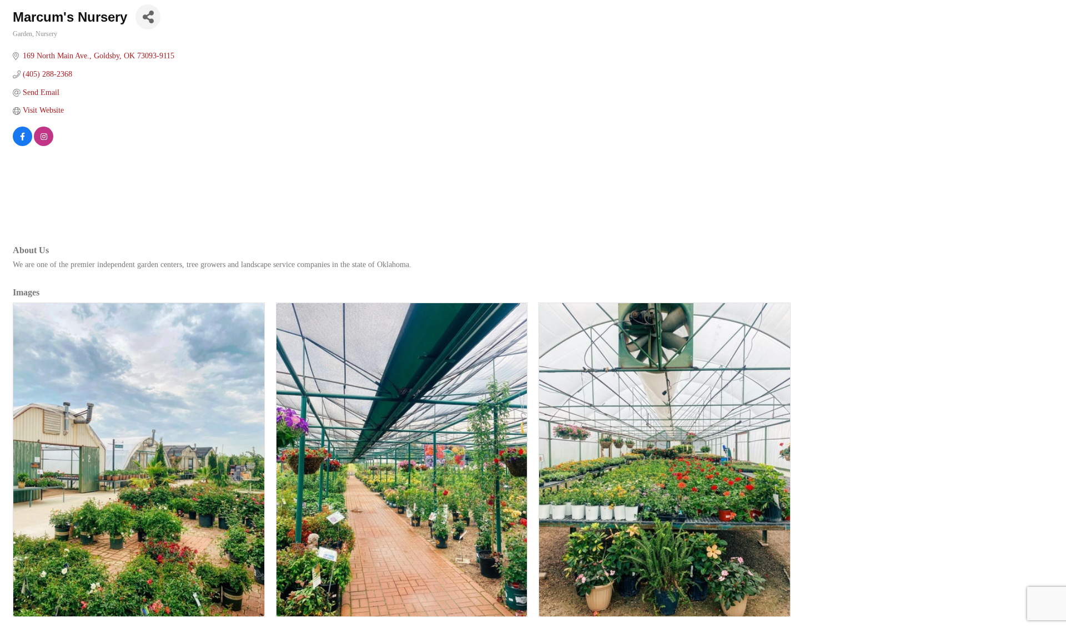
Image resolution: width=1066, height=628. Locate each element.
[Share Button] (147, 16)
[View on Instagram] (43, 143)
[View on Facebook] (22, 143)
